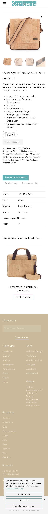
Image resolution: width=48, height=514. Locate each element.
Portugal (22, 218)
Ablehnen (24, 500)
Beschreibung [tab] (11, 183)
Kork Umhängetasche (30, 157)
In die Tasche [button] (23, 297)
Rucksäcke (8, 423)
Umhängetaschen (28, 151)
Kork (20, 206)
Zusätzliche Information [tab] (15, 178)
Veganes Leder (9, 163)
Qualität (6, 356)
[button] (4, 3)
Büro (5, 453)
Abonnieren (22, 337)
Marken (6, 360)
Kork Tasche (14, 157)
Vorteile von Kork (34, 360)
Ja (19, 224)
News (5, 382)
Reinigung (30, 365)
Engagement (8, 365)
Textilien (27, 206)
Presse (6, 373)
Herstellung (31, 356)
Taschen (16, 151)
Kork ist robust (33, 406)
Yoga (5, 444)
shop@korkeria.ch (11, 474)
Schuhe (6, 449)
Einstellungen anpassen (24, 506)
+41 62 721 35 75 (10, 471)
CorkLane (19, 154)
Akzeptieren (24, 495)
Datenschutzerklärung (14, 489)
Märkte (6, 378)
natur (20, 200)
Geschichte (8, 352)
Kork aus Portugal (34, 352)
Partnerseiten (9, 369)
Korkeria (6, 160)
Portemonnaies (9, 431)
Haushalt (7, 458)
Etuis (5, 427)
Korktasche (16, 160)
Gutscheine (31, 369)
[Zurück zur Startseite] (24, 3)
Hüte (5, 440)
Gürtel (5, 436)
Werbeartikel (32, 373)
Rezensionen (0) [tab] (29, 183)
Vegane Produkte (30, 160)
